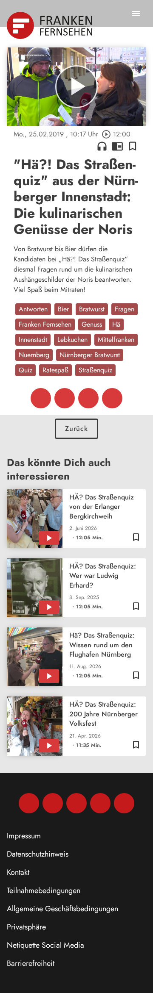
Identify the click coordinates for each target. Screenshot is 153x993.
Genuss (92, 324)
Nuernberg (34, 355)
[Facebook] (29, 803)
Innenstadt (33, 339)
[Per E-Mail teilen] (112, 398)
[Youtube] (76, 803)
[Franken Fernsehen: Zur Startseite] (50, 25)
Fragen (124, 309)
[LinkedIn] (100, 803)
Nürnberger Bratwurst (90, 355)
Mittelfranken (116, 339)
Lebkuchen (72, 339)
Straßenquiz (95, 370)
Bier (63, 309)
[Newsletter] (124, 803)
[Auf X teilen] (64, 398)
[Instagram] (52, 803)
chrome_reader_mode (117, 146)
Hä (116, 324)
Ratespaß (55, 370)
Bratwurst (92, 309)
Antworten (33, 309)
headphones (102, 146)
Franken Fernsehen (45, 324)
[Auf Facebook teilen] (41, 398)
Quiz (25, 370)
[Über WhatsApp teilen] (88, 398)
